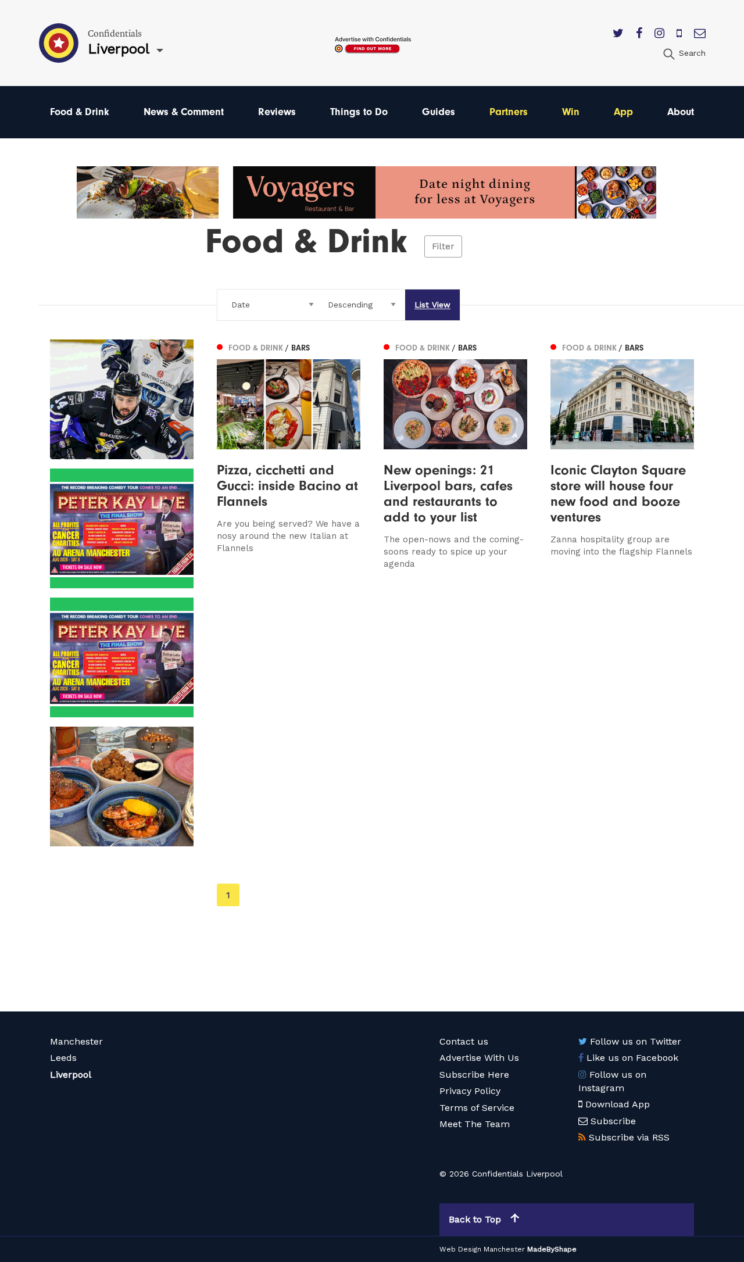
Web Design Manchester (482, 1249)
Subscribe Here (474, 1074)
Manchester (76, 1041)
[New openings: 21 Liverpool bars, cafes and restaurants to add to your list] (455, 454)
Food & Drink (79, 112)
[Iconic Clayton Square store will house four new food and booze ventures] (622, 454)
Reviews (277, 112)
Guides (438, 112)
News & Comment (184, 112)
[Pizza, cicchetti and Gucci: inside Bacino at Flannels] (288, 454)
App (623, 112)
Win (571, 112)
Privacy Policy (469, 1090)
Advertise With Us (479, 1057)
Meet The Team (474, 1123)
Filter (443, 246)
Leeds (63, 1057)
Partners (508, 112)
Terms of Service (476, 1107)
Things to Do (359, 112)
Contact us (463, 1041)
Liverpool (70, 1074)
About (680, 112)
